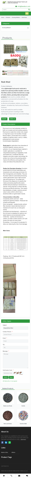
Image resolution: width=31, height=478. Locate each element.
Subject (5, 325)
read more (23, 439)
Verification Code (8, 370)
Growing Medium (16, 17)
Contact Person (8, 331)
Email (5, 338)
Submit (5, 377)
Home (2, 17)
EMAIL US (12, 118)
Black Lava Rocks (7, 406)
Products (8, 17)
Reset (11, 377)
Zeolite (23, 406)
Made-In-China (4, 452)
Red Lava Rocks (8, 423)
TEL (4, 344)
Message (6, 351)
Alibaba (13, 452)
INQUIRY (4, 118)
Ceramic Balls (23, 423)
